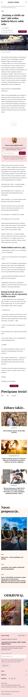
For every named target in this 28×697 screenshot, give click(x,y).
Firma (2, 671)
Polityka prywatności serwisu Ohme (10, 685)
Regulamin (4, 683)
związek (14, 395)
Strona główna (4, 6)
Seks (13, 6)
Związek (9, 6)
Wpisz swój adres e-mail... (6, 653)
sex (8, 395)
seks (3, 395)
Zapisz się (22, 153)
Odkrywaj (3, 675)
